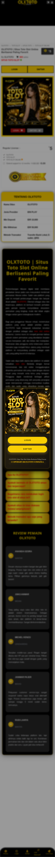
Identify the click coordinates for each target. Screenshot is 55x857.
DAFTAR (27, 449)
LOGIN (27, 440)
